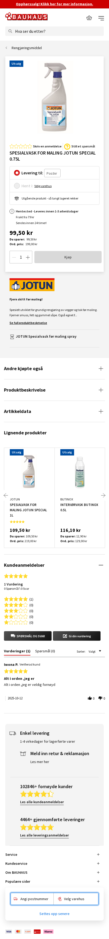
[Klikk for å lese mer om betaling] (29, 931)
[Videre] (103, 495)
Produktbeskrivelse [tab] (25, 390)
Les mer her (39, 761)
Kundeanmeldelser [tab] (24, 565)
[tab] (17, 652)
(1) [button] (31, 599)
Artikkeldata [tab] (17, 411)
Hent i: (27, 185)
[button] (28, 636)
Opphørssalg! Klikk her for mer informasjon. (54, 4)
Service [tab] (11, 854)
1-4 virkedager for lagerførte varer (47, 741)
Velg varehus (43, 186)
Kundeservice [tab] (16, 863)
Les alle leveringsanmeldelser (44, 835)
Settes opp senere (54, 913)
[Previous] (6, 495)
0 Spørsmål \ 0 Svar (16, 589)
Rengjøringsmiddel (27, 48)
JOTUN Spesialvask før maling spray (46, 336)
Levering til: (32, 172)
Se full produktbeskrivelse (28, 323)
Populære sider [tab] (17, 881)
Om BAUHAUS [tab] (16, 872)
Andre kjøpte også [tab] (23, 368)
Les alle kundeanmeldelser (42, 801)
